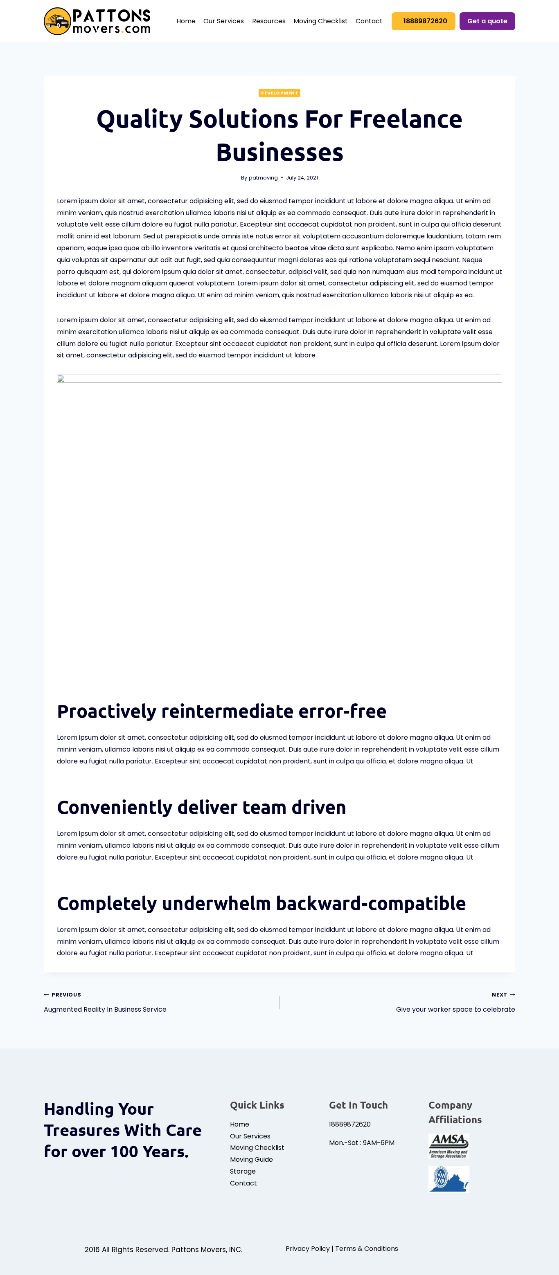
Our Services (223, 21)
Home (186, 21)
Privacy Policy (308, 1248)
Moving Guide (251, 1159)
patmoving (263, 177)
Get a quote (487, 21)
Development (279, 93)
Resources (269, 21)
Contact (369, 21)
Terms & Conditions (366, 1248)
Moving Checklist (320, 21)
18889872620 (425, 21)
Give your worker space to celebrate (455, 1002)
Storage (243, 1171)
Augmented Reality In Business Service (105, 1002)
